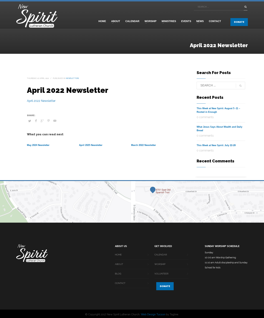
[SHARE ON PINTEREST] (48, 121)
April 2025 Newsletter (90, 145)
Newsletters (72, 78)
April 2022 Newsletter (41, 101)
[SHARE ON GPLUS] (42, 121)
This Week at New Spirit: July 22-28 (216, 145)
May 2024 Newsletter (38, 145)
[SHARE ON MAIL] (54, 121)
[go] (245, 6)
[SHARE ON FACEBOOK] (36, 121)
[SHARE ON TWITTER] (29, 121)
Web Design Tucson (153, 314)
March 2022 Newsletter (143, 145)
